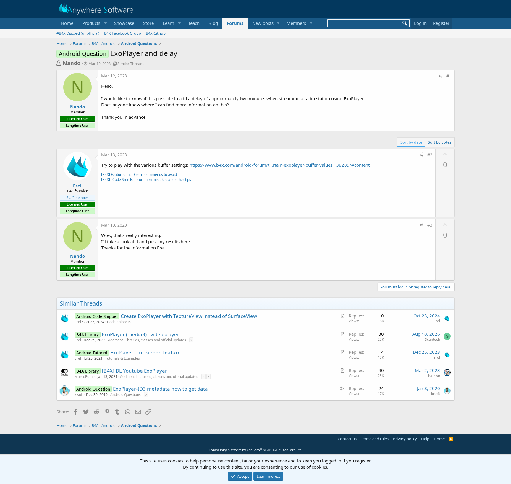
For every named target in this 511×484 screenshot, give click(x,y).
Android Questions (125, 394)
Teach (194, 23)
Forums (235, 23)
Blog (213, 23)
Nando (71, 62)
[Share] (440, 76)
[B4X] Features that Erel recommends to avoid (139, 174)
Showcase (124, 23)
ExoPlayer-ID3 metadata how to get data (160, 388)
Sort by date (411, 142)
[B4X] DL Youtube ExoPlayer (134, 370)
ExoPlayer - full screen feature (145, 352)
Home (67, 23)
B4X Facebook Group (122, 33)
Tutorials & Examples (122, 358)
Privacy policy (405, 438)
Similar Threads (130, 63)
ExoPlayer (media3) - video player (140, 334)
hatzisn (434, 375)
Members (296, 23)
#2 (429, 154)
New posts (263, 23)
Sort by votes (439, 142)
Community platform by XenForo (256, 450)
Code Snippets (119, 321)
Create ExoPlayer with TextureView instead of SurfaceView (189, 316)
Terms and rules (375, 438)
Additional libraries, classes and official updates (147, 339)
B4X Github (156, 33)
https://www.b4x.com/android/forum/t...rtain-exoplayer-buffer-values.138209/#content (280, 165)
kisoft (79, 394)
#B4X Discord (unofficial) (77, 33)
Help (425, 438)
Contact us (347, 438)
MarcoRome (85, 376)
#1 (448, 76)
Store (148, 23)
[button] (94, 23)
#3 (429, 225)
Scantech (432, 339)
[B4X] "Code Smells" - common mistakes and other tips (146, 179)
